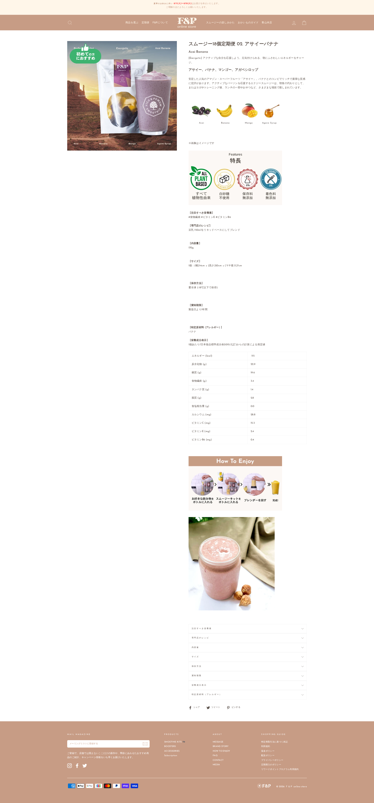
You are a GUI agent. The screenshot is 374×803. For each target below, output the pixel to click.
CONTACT (218, 760)
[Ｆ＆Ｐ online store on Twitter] (84, 765)
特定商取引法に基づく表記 (274, 742)
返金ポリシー (267, 751)
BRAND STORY (221, 746)
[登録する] (145, 744)
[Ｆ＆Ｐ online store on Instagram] (69, 765)
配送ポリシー (267, 756)
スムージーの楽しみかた (220, 22)
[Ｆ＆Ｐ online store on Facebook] (77, 765)
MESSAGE (218, 742)
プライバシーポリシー (272, 760)
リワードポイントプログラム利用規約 (280, 769)
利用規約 (265, 746)
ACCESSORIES (172, 751)
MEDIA (216, 765)
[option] (187, 5)
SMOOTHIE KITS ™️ (174, 742)
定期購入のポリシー (271, 765)
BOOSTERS (170, 746)
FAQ (215, 756)
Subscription (170, 756)
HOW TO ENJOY (221, 751)
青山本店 (267, 22)
